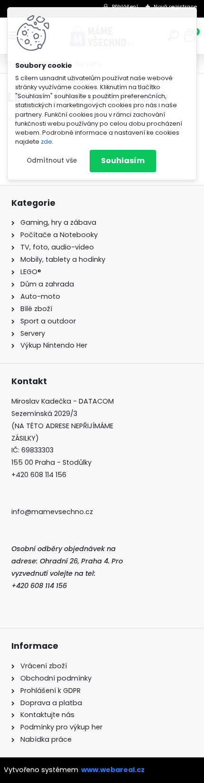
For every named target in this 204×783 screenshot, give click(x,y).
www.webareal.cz (113, 769)
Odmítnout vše (52, 160)
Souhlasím (123, 160)
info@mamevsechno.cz (52, 511)
